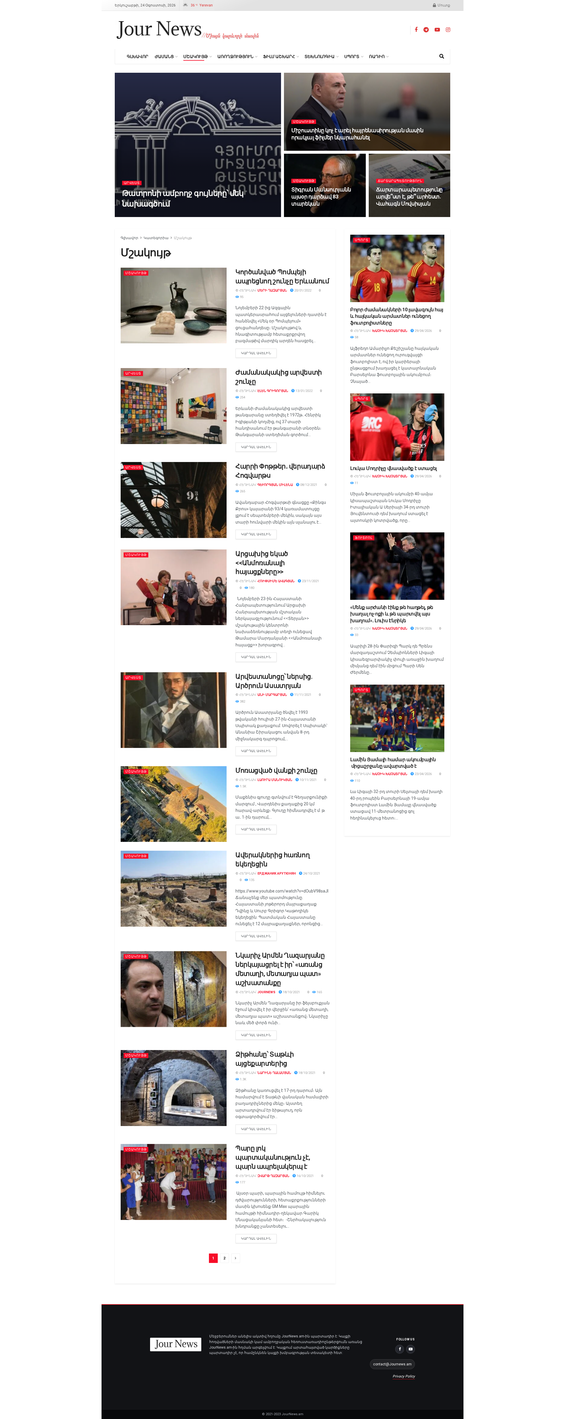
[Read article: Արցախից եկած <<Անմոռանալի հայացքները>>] (174, 587)
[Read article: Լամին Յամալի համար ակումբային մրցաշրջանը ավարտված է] (397, 718)
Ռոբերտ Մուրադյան (162, 215)
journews (266, 992)
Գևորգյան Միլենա (275, 485)
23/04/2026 (423, 774)
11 (356, 483)
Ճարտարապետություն (400, 181)
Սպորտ (351, 56)
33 (356, 635)
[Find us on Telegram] (426, 30)
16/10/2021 (305, 1176)
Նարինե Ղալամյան (274, 1073)
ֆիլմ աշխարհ (279, 56)
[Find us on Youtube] (437, 30)
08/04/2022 (304, 149)
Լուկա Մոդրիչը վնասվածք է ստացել (393, 468)
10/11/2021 (308, 780)
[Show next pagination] (235, 1258)
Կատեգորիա (156, 238)
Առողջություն (235, 56)
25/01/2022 (388, 215)
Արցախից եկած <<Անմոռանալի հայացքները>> (261, 563)
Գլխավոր (137, 56)
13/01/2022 (304, 391)
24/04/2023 (196, 215)
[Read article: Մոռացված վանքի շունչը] (174, 804)
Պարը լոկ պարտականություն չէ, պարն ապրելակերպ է (272, 1157)
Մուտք (443, 5)
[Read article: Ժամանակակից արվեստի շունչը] (174, 406)
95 (241, 297)
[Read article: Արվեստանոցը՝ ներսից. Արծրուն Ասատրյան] (174, 710)
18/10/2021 (291, 992)
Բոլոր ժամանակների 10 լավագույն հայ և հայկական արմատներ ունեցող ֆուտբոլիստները (396, 316)
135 (251, 880)
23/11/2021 (310, 581)
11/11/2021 (302, 695)
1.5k (242, 786)
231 (407, 215)
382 (242, 701)
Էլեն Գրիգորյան (272, 391)
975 (322, 149)
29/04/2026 (423, 331)
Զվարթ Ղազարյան (273, 1176)
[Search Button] (441, 56)
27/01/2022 (304, 215)
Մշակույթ (195, 56)
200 (215, 215)
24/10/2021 (311, 873)
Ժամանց (164, 56)
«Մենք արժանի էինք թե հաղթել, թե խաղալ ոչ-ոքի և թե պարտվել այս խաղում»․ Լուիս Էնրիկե (391, 614)
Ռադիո (377, 56)
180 (251, 588)
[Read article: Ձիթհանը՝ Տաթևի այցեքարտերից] (174, 1088)
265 (242, 491)
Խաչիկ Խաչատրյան (389, 331)
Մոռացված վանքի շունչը (276, 770)
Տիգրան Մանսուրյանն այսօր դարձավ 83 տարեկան (321, 196)
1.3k (242, 1079)
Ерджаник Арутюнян (276, 873)
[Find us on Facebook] (416, 30)
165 (319, 992)
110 (357, 781)
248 (322, 215)
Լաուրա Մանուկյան (274, 780)
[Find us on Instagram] (448, 30)
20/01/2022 (302, 290)
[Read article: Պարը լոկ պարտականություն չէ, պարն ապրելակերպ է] (174, 1182)
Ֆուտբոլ (364, 538)
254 (242, 397)
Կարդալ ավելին (259, 352)
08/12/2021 (308, 485)
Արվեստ (132, 183)
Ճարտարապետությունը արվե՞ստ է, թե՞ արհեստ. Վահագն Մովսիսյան (409, 196)
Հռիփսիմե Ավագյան (276, 581)
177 (242, 1182)
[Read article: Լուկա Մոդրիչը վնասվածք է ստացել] (397, 427)
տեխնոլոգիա (320, 56)
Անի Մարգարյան (272, 695)
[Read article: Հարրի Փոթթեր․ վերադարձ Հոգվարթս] (174, 500)
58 (356, 337)
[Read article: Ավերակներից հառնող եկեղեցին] (174, 888)
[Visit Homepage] (188, 30)
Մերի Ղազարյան (272, 290)
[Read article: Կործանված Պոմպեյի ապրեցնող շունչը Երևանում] (174, 305)
